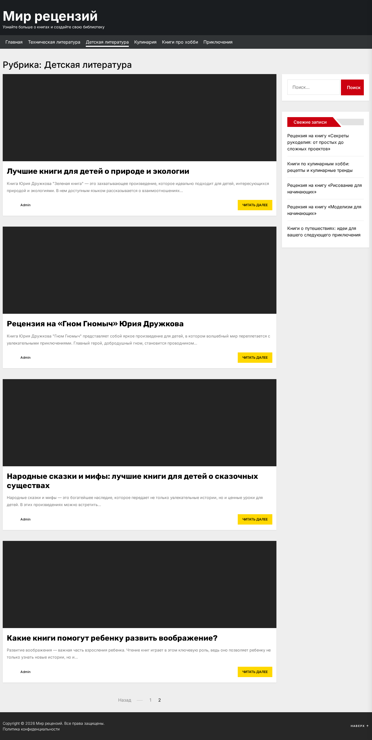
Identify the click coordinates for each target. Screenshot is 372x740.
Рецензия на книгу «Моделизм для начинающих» (324, 210)
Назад (124, 700)
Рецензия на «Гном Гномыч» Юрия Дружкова (95, 323)
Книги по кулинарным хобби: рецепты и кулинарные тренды (320, 167)
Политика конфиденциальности (31, 729)
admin (25, 205)
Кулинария (145, 42)
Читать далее (255, 205)
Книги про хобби (180, 42)
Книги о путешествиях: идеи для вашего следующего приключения (324, 231)
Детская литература (107, 42)
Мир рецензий (50, 16)
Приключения (218, 42)
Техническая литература (54, 42)
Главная (14, 42)
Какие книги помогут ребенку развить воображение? (112, 638)
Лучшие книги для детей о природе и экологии (98, 171)
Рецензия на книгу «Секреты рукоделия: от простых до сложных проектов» (318, 142)
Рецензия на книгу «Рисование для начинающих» (324, 188)
